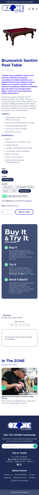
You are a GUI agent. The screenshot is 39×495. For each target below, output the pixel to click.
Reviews (32, 478)
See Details (29, 274)
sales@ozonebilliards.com (21, 459)
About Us (8, 475)
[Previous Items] (4, 387)
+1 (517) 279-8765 (20, 457)
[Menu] (36, 8)
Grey (14, 191)
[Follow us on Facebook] (18, 464)
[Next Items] (35, 387)
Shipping (7, 478)
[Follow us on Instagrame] (20, 464)
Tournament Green (24, 187)
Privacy (32, 475)
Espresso (7, 179)
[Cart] (33, 8)
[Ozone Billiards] (13, 9)
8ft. (4, 172)
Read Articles (9, 364)
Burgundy (24, 191)
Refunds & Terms (19, 478)
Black (5, 191)
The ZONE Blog (20, 475)
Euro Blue (7, 187)
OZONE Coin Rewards (19, 481)
